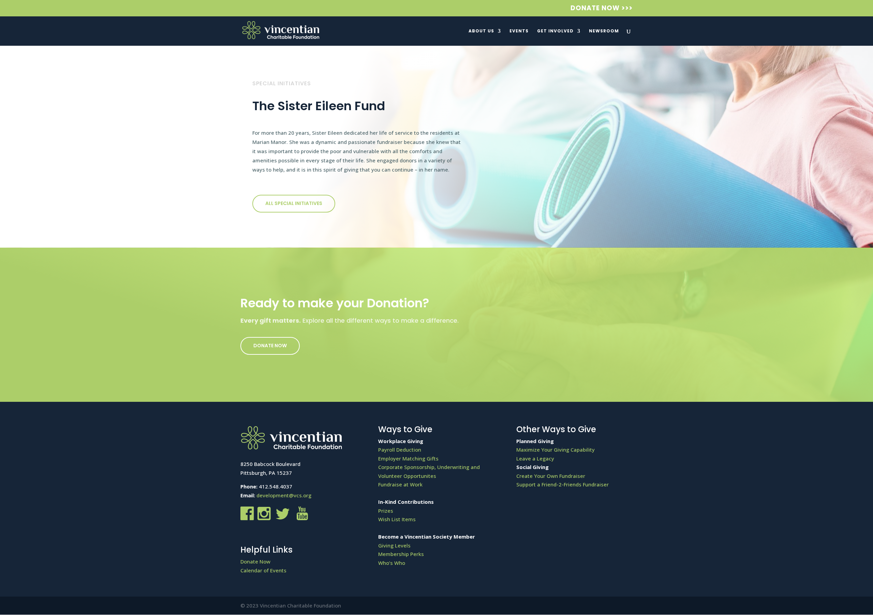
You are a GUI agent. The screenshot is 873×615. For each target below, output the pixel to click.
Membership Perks (401, 554)
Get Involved (555, 31)
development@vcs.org (283, 495)
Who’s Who (391, 562)
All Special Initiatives (293, 203)
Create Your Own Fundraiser (550, 475)
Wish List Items (397, 519)
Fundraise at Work (400, 484)
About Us (481, 31)
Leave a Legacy (535, 458)
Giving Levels (394, 545)
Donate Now (270, 345)
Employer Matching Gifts (408, 458)
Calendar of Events (263, 570)
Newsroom (604, 31)
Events (519, 31)
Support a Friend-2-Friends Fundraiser (562, 484)
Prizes (385, 510)
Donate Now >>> (602, 9)
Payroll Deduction (399, 449)
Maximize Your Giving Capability (555, 449)
